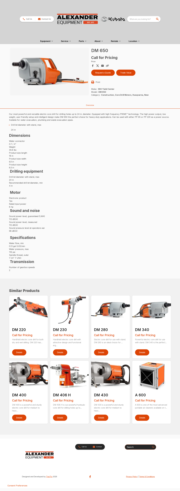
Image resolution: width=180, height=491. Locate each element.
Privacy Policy (132, 477)
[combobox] (144, 19)
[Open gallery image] (49, 71)
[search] (158, 19)
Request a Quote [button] (103, 72)
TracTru (49, 477)
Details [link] (19, 352)
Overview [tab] (90, 105)
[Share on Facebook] (92, 65)
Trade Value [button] (125, 72)
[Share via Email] (102, 65)
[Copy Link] (107, 65)
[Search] (153, 447)
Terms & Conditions (147, 477)
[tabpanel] (49, 72)
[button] (27, 19)
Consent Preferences (17, 485)
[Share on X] (97, 65)
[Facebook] (90, 476)
